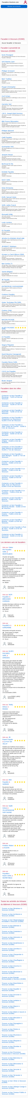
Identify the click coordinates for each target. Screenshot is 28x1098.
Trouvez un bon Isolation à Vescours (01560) (11, 1001)
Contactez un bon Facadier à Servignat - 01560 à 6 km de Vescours (12, 433)
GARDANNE (6, 627)
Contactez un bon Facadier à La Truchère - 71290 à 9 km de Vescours (13, 492)
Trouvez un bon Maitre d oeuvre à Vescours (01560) (14, 1012)
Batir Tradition (7, 79)
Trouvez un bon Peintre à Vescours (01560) (11, 1030)
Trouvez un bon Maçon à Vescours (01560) (10, 1007)
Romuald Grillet (7, 214)
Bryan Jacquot (7, 380)
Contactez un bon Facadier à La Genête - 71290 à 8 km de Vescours (13, 470)
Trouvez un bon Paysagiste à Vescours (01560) (12, 1024)
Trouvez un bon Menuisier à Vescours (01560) (12, 1018)
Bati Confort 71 (7, 263)
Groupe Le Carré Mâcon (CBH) (13, 254)
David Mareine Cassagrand (11, 354)
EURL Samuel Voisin (9, 197)
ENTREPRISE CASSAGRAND (12, 286)
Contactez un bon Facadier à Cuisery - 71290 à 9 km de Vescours (12, 514)
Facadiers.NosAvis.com (10, 2)
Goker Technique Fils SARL (11, 302)
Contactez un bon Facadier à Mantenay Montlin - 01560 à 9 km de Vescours (14, 506)
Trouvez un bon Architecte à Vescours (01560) (12, 915)
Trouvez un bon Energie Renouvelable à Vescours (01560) (14, 978)
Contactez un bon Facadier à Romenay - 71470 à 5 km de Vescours (12, 397)
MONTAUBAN (7, 554)
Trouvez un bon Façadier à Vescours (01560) (11, 989)
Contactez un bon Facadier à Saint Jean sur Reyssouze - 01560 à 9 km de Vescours (12, 484)
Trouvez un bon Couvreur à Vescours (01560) (11, 966)
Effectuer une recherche (14, 6)
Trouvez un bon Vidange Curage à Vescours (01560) (14, 1087)
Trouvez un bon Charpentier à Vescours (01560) (12, 955)
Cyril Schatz (6, 96)
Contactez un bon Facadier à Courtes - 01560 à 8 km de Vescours (12, 462)
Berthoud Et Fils (7, 164)
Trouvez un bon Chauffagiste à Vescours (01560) (13, 961)
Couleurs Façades (8, 294)
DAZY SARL (6, 180)
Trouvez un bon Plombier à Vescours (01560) (11, 1047)
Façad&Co (6, 625)
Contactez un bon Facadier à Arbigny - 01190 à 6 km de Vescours (12, 441)
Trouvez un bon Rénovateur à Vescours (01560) (12, 1064)
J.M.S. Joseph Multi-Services (12, 113)
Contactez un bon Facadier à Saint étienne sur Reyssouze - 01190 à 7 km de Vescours (12, 448)
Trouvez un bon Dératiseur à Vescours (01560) (12, 909)
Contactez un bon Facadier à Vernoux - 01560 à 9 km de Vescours (12, 477)
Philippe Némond (8, 130)
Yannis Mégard (7, 271)
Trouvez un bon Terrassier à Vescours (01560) (12, 1076)
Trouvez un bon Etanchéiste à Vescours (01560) (12, 984)
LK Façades (6, 337)
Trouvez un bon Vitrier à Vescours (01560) (14, 1081)
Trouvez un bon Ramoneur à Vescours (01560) (12, 1058)
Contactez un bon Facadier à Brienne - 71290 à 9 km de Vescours (12, 499)
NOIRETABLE (7, 878)
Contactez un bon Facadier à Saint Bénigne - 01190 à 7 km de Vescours (13, 455)
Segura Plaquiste (8, 345)
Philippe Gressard (8, 71)
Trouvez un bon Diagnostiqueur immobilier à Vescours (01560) (13, 920)
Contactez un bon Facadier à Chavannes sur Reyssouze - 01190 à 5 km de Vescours (12, 419)
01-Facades (6, 230)
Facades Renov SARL (9, 362)
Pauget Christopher (9, 87)
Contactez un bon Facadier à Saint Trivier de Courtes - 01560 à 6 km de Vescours (14, 426)
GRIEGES (6, 658)
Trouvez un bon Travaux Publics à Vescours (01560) (14, 1093)
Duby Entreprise (7, 188)
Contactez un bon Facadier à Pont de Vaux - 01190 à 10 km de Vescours (14, 528)
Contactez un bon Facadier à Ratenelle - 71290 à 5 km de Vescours (12, 411)
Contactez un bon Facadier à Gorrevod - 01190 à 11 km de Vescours (12, 536)
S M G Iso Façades (9, 371)
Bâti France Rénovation (10, 121)
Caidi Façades (7, 137)
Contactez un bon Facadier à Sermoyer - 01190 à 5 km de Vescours (12, 404)
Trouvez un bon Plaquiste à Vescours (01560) (11, 1041)
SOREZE (5, 784)
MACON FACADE (8, 319)
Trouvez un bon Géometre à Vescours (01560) (12, 938)
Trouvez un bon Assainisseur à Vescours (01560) (13, 943)
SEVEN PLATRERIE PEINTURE (13, 238)
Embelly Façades (8, 172)
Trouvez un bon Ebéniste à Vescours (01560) (11, 926)
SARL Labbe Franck (9, 205)
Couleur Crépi (7, 310)
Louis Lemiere (7, 222)
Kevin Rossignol (7, 55)
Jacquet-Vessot (7, 154)
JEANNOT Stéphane (9, 246)
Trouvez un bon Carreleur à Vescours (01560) (11, 949)
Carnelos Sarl (6, 104)
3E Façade (5, 279)
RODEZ (5, 709)
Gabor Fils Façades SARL (7, 550)
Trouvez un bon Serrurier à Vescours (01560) (11, 1070)
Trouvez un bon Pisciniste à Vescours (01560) (11, 1035)
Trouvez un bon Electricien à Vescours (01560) (12, 972)
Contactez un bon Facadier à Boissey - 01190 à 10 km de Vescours (12, 521)
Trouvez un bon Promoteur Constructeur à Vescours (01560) (13, 1053)
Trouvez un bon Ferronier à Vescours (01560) (11, 995)
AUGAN (6, 848)
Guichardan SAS (8, 146)
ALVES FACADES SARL (8, 328)
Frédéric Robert (8, 845)
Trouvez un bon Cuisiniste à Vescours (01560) (12, 932)
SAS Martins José (8, 61)
